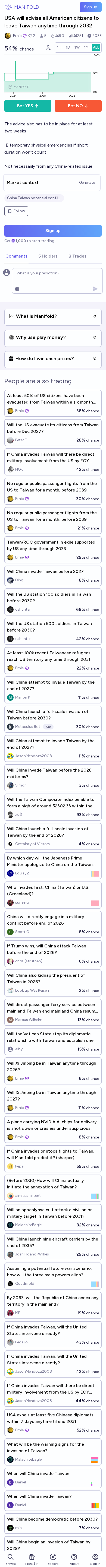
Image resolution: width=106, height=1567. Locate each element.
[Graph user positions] (48, 47)
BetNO (75, 105)
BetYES (25, 105)
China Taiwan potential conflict (34, 198)
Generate (87, 182)
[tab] (16, 256)
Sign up (90, 7)
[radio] (59, 47)
